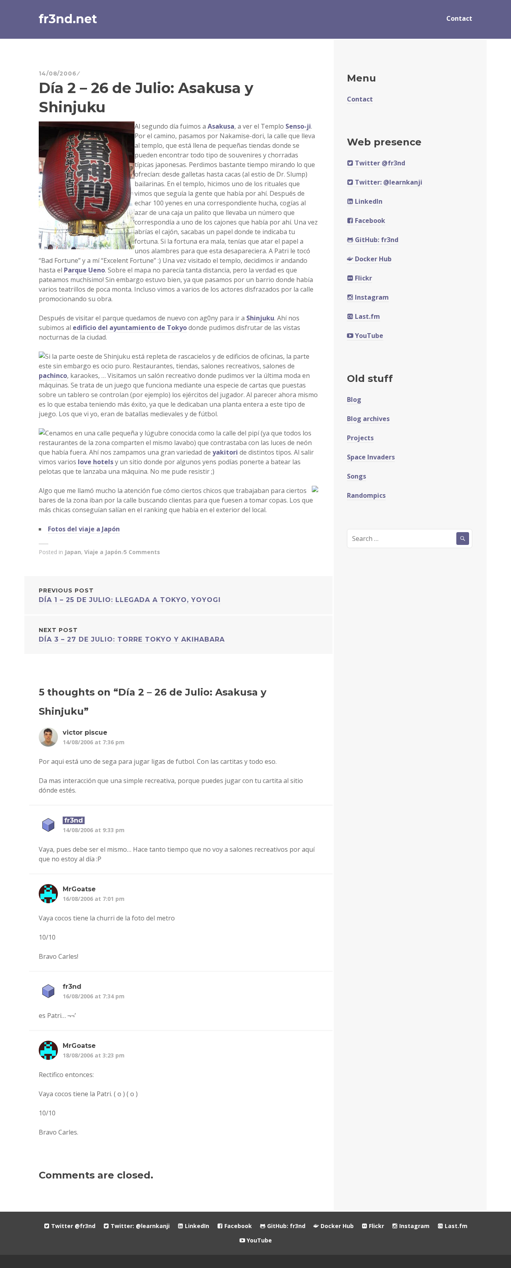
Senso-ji (298, 126)
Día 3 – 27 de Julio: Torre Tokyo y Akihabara (132, 634)
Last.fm (366, 316)
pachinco (53, 375)
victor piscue (85, 732)
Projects (360, 437)
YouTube (368, 335)
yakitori (225, 452)
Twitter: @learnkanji (387, 182)
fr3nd (73, 820)
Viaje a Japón (102, 552)
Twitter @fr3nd (379, 163)
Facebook (369, 220)
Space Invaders (371, 457)
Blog (354, 399)
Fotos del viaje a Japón (84, 529)
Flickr (362, 278)
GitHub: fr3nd (375, 239)
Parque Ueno (84, 270)
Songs (356, 476)
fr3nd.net (68, 19)
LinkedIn (367, 201)
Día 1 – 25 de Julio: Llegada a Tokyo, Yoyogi (130, 595)
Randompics (366, 495)
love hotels (95, 461)
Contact (459, 18)
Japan (73, 552)
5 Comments (142, 552)
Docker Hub (372, 258)
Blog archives (368, 418)
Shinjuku (260, 318)
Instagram (371, 297)
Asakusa (221, 126)
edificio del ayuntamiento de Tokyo (130, 327)
